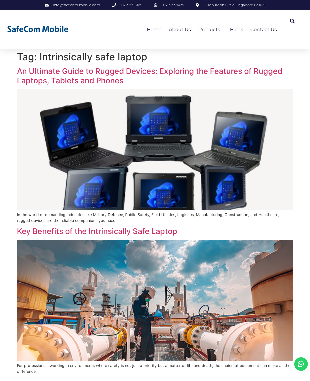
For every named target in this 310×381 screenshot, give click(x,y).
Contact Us (263, 29)
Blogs (236, 29)
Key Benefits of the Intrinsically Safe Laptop (97, 231)
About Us (180, 29)
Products (209, 29)
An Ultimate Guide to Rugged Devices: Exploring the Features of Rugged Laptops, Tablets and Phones (149, 75)
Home (154, 29)
